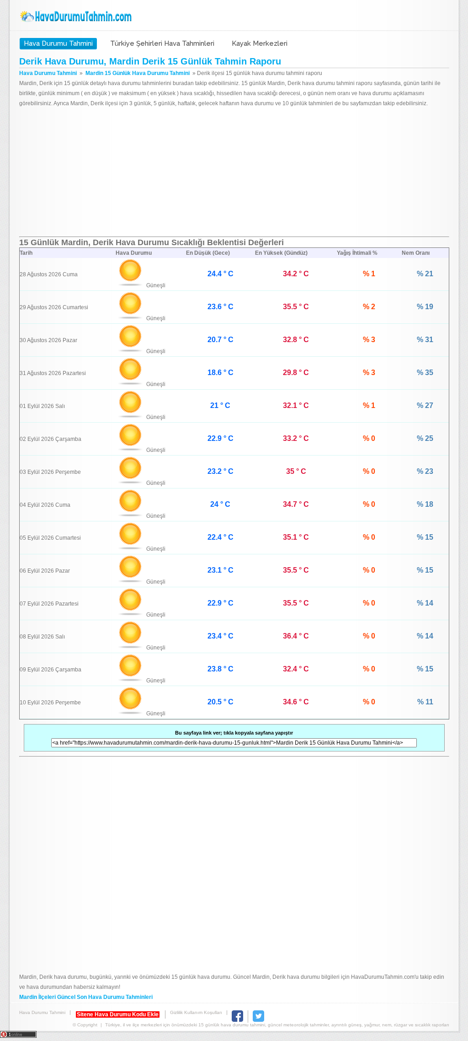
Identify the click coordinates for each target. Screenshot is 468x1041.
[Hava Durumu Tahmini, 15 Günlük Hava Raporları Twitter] (258, 1020)
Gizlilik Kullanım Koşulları (196, 1012)
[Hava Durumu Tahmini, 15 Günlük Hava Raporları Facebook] (237, 1020)
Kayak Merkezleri (259, 43)
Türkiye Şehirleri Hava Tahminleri (162, 43)
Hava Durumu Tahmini (77, 16)
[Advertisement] (234, 172)
